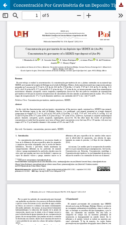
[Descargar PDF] (121, 5)
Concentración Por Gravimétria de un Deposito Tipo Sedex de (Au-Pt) (69, 5)
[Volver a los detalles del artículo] (5, 5)
